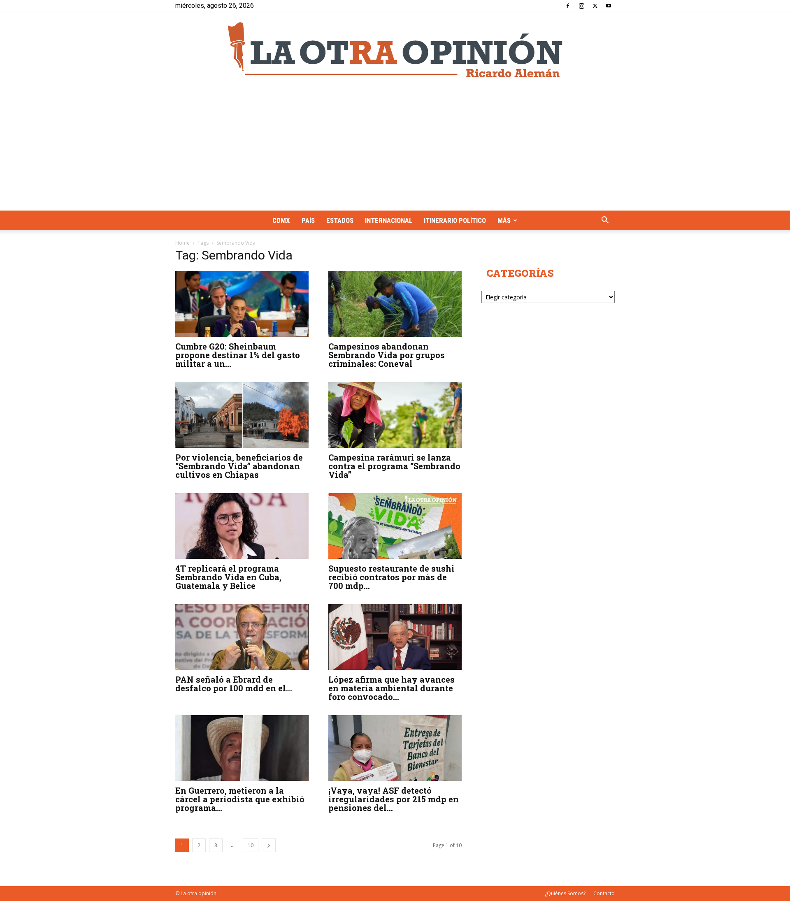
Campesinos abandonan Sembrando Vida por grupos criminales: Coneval (386, 355)
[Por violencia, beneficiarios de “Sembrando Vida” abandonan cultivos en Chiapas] (242, 415)
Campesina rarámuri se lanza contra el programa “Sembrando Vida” (394, 466)
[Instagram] (581, 6)
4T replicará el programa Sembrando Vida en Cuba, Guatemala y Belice (228, 577)
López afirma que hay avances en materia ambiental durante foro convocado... (391, 688)
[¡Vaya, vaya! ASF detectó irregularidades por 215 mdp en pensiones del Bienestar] (395, 748)
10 (250, 845)
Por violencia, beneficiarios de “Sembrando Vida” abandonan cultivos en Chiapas (239, 466)
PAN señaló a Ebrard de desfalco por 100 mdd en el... (233, 683)
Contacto (604, 893)
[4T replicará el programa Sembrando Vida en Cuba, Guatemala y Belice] (242, 526)
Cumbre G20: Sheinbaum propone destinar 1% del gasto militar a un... (237, 355)
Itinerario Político (455, 220)
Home (182, 242)
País (308, 220)
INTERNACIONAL (388, 220)
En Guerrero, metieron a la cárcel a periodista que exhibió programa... (239, 799)
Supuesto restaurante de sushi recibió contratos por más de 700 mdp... (391, 577)
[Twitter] (595, 6)
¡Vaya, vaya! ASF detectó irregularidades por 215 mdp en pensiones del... (393, 799)
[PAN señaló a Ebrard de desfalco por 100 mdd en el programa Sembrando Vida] (242, 637)
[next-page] (269, 845)
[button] (605, 221)
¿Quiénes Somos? (565, 893)
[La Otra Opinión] (395, 49)
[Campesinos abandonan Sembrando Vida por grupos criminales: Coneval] (395, 304)
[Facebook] (568, 6)
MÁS (504, 220)
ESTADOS (339, 220)
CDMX (281, 220)
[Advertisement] (395, 148)
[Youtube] (608, 6)
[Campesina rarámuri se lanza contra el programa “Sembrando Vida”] (395, 415)
